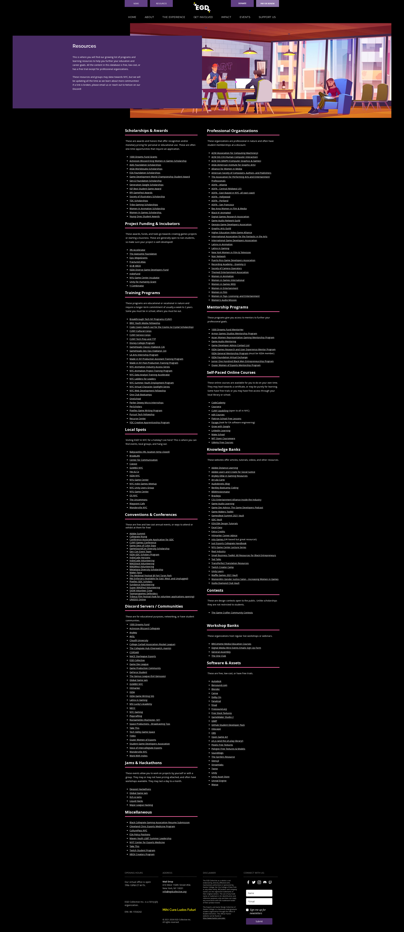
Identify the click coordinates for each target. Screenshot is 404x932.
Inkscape (216, 728)
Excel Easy (216, 527)
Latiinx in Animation (222, 244)
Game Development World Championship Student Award (160, 176)
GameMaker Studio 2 (222, 717)
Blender (215, 689)
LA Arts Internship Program (144, 354)
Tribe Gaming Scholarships (144, 204)
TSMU (133, 735)
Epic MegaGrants (139, 257)
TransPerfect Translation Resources (230, 563)
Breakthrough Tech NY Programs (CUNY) (151, 319)
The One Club (218, 655)
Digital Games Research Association (230, 216)
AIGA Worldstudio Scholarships (146, 168)
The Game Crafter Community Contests (232, 612)
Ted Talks (216, 559)
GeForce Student (138, 672)
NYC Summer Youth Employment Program (152, 382)
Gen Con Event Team (140, 551)
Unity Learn (217, 571)
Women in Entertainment (224, 288)
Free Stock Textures (221, 713)
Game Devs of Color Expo (143, 545)
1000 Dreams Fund (139, 624)
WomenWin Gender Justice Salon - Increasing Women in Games (245, 579)
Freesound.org (219, 708)
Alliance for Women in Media (226, 168)
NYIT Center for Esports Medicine (147, 842)
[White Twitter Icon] (253, 882)
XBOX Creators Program (142, 854)
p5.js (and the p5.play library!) (227, 740)
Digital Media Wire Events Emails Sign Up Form (236, 647)
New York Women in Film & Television (231, 252)
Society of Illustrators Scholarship (147, 196)
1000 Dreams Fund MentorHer (227, 329)
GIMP (214, 720)
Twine (214, 768)
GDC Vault (216, 519)
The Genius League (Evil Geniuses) (148, 676)
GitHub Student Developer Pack (228, 724)
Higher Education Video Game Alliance (231, 232)
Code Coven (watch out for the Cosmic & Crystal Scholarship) (161, 326)
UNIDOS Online (138, 599)
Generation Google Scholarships (146, 184)
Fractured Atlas (138, 261)
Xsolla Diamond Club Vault (225, 583)
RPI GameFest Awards (141, 192)
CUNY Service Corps (140, 334)
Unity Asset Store (220, 776)
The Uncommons (138, 499)
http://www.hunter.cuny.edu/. (214, 918)
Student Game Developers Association (150, 743)
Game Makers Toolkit (222, 511)
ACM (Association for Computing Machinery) (234, 152)
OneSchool (135, 398)
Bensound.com (219, 685)
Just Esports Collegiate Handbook (228, 543)
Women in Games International (227, 280)
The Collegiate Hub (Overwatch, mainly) (150, 648)
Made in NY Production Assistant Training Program (156, 358)
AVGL (132, 636)
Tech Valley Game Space (142, 731)
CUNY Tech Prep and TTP (143, 338)
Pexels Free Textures (222, 744)
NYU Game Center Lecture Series (228, 547)
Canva (214, 693)
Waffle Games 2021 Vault (224, 575)
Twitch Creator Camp (222, 567)
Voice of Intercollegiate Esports (146, 747)
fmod (214, 705)
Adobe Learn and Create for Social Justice (233, 471)
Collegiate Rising (138, 536)
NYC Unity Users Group (142, 487)
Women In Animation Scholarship (147, 208)
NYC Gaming (136, 711)
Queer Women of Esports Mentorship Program (236, 365)
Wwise (214, 784)
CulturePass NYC (138, 830)
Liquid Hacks (136, 800)
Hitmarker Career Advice (224, 535)
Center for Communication (144, 459)
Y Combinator (137, 285)
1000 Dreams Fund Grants (143, 156)
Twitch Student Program (142, 850)
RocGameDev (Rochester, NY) (145, 719)
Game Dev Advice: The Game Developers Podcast (237, 507)
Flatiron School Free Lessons (226, 418)
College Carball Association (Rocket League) (152, 644)
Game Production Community (145, 668)
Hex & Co (134, 471)
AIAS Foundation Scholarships (145, 164)
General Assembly (221, 651)
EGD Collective (137, 660)
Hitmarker (135, 687)
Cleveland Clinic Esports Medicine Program (152, 826)
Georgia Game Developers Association (231, 224)
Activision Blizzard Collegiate (145, 628)
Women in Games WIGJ (223, 284)
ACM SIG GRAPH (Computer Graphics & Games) (236, 160)
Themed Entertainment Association (230, 272)
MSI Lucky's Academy (141, 703)
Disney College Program (142, 342)
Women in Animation (222, 276)
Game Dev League (139, 664)
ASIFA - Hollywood (220, 196)
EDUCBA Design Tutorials (224, 523)
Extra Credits (218, 531)
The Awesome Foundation (143, 253)
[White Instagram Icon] (259, 882)
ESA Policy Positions (140, 834)
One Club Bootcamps (141, 394)
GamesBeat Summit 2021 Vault (227, 515)
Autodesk (216, 681)
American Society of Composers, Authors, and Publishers (241, 172)
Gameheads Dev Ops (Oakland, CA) (148, 350)
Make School (218, 434)
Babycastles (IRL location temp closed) (150, 451)
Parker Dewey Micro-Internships (146, 402)
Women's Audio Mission (224, 300)
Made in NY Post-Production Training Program (154, 362)
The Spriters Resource (223, 756)
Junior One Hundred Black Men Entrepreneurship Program (242, 361)
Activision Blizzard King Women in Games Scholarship (158, 160)
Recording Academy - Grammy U (228, 264)
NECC (132, 708)
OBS (213, 732)
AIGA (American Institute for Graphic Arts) (233, 164)
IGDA (132, 692)
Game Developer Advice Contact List (230, 345)
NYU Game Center (139, 491)
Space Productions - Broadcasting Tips (150, 723)
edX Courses (218, 414)
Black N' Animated (221, 212)
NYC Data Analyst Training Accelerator (150, 374)
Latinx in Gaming (138, 699)
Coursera (216, 406)
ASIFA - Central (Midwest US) (226, 188)
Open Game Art (219, 736)
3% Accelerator (137, 249)
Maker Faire (136, 572)
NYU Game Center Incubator (145, 277)
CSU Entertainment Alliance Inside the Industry (236, 499)
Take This (134, 727)
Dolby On (216, 697)
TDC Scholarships (139, 200)
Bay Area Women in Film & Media (229, 208)
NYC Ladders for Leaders (143, 378)
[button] (149, 17)
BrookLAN (135, 455)
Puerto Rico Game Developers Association (233, 260)
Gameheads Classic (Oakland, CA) (147, 346)
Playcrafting (136, 715)
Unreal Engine (218, 780)
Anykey (133, 632)
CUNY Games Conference (143, 542)
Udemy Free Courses (222, 442)
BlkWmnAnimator (220, 491)
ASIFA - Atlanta (219, 184)
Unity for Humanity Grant (143, 281)
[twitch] (270, 882)
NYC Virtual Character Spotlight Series (150, 386)
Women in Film (219, 292)
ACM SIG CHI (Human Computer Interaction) (234, 156)
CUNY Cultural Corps (141, 330)
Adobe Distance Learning (224, 467)
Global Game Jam (139, 680)
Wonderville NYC (138, 751)
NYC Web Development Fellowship (148, 390)
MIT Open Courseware (223, 438)
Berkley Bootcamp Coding (224, 487)
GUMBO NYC (136, 467)
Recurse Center (138, 418)
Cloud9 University (139, 640)
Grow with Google (220, 426)
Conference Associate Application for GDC (152, 539)
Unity (214, 772)
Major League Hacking (141, 804)
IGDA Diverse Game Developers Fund (149, 269)
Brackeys (216, 495)
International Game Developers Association (234, 240)
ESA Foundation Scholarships (145, 172)
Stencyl (215, 760)
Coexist (133, 463)
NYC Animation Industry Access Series (150, 366)
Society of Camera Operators (226, 268)
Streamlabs (217, 764)
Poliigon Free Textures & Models (228, 748)
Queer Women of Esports (143, 739)
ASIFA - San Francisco (222, 204)
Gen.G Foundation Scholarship (146, 180)
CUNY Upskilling (220, 410)
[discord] (264, 882)
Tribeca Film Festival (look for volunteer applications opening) (162, 596)
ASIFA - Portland (219, 200)
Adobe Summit (137, 533)
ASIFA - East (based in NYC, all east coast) (233, 192)
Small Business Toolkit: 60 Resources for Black (236, 555)
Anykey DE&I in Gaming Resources (229, 475)
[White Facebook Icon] (248, 882)
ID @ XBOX (135, 265)
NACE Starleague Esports (143, 656)
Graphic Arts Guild (221, 228)
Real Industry (218, 551)
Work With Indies (139, 755)
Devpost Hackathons (140, 789)
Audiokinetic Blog (220, 483)
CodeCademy (218, 402)
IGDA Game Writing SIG (142, 696)
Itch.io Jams (136, 797)
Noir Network (218, 256)
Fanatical (216, 701)
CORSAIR (134, 652)
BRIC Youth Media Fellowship (145, 323)
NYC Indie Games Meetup (143, 483)
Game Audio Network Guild (225, 220)
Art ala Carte (218, 479)
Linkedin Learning (220, 430)
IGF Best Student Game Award (145, 188)
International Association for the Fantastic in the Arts (239, 236)
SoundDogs (217, 752)
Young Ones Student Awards (145, 216)
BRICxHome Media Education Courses (231, 643)
